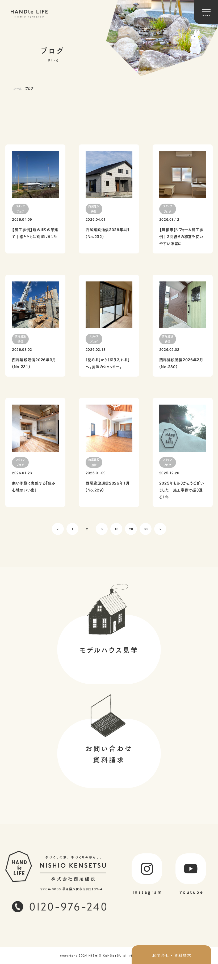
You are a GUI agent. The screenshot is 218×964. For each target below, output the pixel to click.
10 (116, 528)
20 (131, 528)
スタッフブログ (20, 208)
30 (146, 528)
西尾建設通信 (93, 208)
